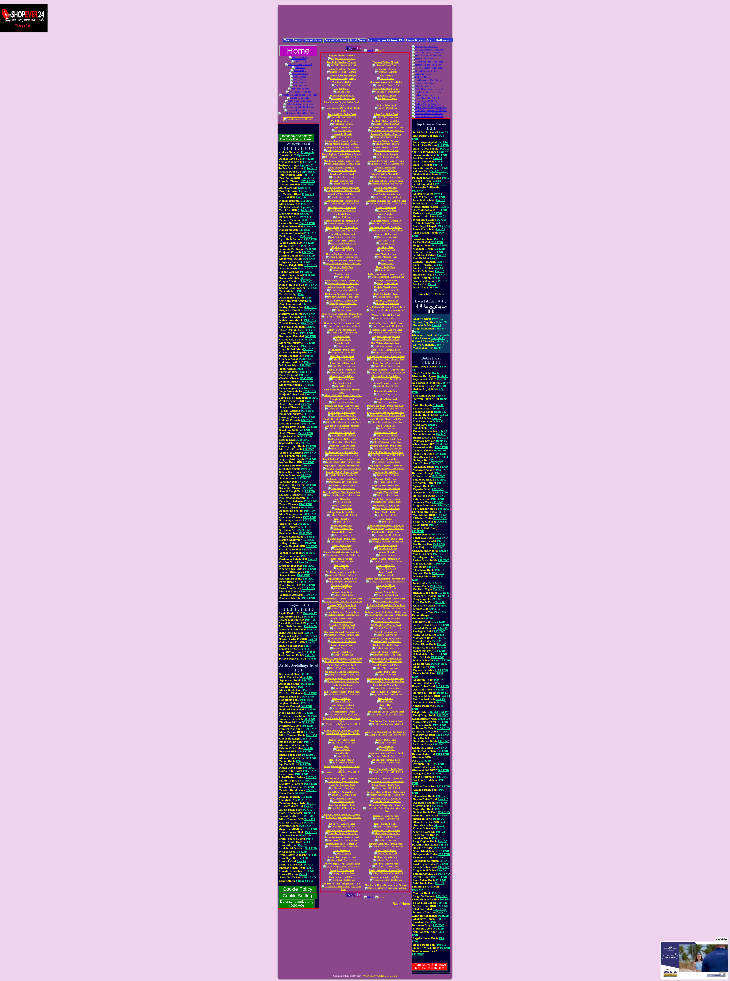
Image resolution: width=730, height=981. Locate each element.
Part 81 (441, 385)
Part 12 (444, 148)
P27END (311, 777)
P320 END (307, 220)
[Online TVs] (298, 61)
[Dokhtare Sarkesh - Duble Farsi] (428, 116)
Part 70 (441, 702)
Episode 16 (307, 178)
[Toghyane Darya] (421, 77)
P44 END (441, 473)
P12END (417, 190)
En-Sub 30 (310, 626)
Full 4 (307, 645)
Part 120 (301, 197)
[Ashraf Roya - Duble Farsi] (425, 101)
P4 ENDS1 (308, 754)
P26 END (310, 709)
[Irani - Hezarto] (298, 79)
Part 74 (443, 414)
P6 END (305, 278)
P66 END (441, 155)
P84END (444, 731)
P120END (418, 954)
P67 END (440, 847)
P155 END (437, 657)
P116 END (309, 770)
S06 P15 (445, 899)
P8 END (309, 310)
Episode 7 (305, 190)
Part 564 (311, 735)
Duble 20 (438, 589)
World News (292, 40)
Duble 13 (438, 421)
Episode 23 (308, 207)
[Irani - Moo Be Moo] (298, 88)
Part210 (311, 629)
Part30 (309, 355)
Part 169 (307, 677)
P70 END (308, 767)
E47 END (308, 158)
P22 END (441, 184)
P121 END (443, 786)
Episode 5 (308, 194)
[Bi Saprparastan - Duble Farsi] (298, 104)
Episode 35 (304, 155)
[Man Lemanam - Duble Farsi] (426, 55)
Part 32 (308, 809)
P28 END (438, 744)
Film (301, 294)
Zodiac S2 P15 (304, 880)
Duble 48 (309, 812)
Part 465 (309, 616)
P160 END (441, 670)
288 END (443, 770)
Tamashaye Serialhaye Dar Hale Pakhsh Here (296, 137)
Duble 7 (439, 344)
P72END (311, 790)
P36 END (432, 566)
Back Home (402, 903)
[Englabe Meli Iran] (298, 57)
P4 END (306, 475)
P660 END (310, 501)
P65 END (307, 203)
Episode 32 (307, 152)
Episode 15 (310, 168)
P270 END (309, 520)
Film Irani (303, 388)
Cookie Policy (297, 889)
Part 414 (442, 456)
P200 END (302, 439)
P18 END (310, 741)
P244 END (439, 857)
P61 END (442, 834)
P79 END (307, 712)
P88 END (309, 719)
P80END (443, 511)
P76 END (437, 922)
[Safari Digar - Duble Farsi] (298, 101)
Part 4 (440, 261)
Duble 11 (437, 373)
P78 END (304, 686)
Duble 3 (433, 424)
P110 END (305, 200)
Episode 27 (310, 613)
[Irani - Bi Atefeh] (298, 85)
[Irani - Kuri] (298, 67)
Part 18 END (442, 660)
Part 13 (437, 158)
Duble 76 (438, 408)
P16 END (309, 342)
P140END (306, 271)
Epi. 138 (308, 174)
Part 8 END (305, 268)
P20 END (307, 252)
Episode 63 (309, 171)
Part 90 (308, 632)
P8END (428, 618)
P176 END (439, 725)
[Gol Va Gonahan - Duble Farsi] (427, 68)
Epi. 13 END (307, 223)
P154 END (441, 492)
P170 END (307, 339)
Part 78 (308, 748)
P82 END (440, 479)
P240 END (441, 447)
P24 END (310, 484)
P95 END (438, 763)
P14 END (311, 848)
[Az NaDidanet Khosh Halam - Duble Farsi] (298, 116)
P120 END (306, 699)
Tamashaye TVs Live (431, 293)
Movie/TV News (335, 40)
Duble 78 (432, 427)
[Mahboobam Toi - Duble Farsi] (427, 64)
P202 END (441, 537)
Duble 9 (439, 347)
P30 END (304, 375)
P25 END (304, 229)
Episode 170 (305, 210)
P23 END (436, 213)
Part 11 (307, 841)
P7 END (303, 481)
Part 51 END (438, 171)
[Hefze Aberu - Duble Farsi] (425, 98)
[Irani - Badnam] (298, 82)
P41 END (311, 284)
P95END (310, 459)
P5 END (307, 471)
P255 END (307, 410)
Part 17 (443, 174)
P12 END (305, 780)
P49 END (306, 706)
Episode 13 (441, 341)
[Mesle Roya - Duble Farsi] (425, 46)
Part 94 (443, 844)
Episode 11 (438, 338)
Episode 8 (304, 187)
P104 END (442, 754)
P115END (418, 531)
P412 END (310, 693)
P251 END (307, 683)
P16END (310, 326)
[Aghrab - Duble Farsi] (298, 98)
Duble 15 (442, 692)
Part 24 (440, 229)
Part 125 (310, 619)
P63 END (309, 732)
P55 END (441, 809)
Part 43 (440, 395)
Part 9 (309, 867)
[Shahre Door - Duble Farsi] (429, 107)
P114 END (441, 466)
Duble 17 (441, 637)
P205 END (442, 557)
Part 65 (305, 648)
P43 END (442, 469)
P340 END (309, 513)
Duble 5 (441, 434)
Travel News (312, 40)
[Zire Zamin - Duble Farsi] (424, 71)
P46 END (311, 307)
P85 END (307, 703)
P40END (310, 572)
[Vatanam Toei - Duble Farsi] (298, 110)
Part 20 (312, 559)
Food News (358, 40)
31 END (440, 274)
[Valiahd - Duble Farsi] (423, 86)
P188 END (301, 774)
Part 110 (443, 799)
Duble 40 (442, 902)
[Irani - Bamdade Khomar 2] (298, 64)
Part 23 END (440, 245)
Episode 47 (306, 213)
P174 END (438, 476)
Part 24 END (436, 582)
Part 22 (436, 418)
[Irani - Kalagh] (298, 70)
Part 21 (437, 287)
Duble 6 (444, 550)
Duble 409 (440, 450)
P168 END (437, 498)
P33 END (310, 757)
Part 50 (312, 639)
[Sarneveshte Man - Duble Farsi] (427, 113)
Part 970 (309, 329)
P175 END (306, 333)
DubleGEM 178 (439, 712)
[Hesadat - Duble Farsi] (423, 83)
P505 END (306, 378)
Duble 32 (443, 595)
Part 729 (309, 819)
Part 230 (305, 216)
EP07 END (307, 184)
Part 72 (308, 806)
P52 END (304, 799)
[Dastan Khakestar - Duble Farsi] (427, 52)
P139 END (442, 686)
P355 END (307, 507)
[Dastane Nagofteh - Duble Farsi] (428, 61)
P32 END (443, 741)
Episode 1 (311, 623)
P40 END (307, 281)
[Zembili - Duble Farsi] (423, 58)
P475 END (309, 517)
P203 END (442, 734)
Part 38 (442, 841)
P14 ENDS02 (302, 478)
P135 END (308, 585)
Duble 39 (441, 322)
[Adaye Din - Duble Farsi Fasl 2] (427, 89)
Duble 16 (305, 738)
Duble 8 (442, 634)
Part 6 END (305, 433)
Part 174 (442, 437)
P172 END (310, 265)
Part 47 (443, 151)
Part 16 (305, 468)
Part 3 (446, 177)
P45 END (438, 689)
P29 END (308, 787)
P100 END (305, 504)
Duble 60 (438, 405)
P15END (310, 543)
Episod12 (444, 335)
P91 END (307, 725)
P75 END (308, 384)
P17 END (441, 203)
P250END (438, 563)
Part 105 (437, 318)
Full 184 (310, 655)
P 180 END (309, 673)
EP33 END (308, 181)
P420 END (304, 530)
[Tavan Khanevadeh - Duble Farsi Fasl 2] (428, 49)
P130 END (305, 533)
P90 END (306, 236)
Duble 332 (440, 411)
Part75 (312, 352)
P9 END (445, 947)
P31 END (437, 460)
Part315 (308, 349)
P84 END (440, 453)
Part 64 (436, 325)
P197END (425, 760)
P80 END (310, 232)
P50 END (310, 362)
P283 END (440, 518)
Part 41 (308, 816)
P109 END (309, 728)
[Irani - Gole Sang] (298, 73)
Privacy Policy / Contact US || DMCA (380, 976)
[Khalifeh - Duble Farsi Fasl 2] (426, 92)
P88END (444, 815)
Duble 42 (434, 608)
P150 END (310, 239)
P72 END (443, 851)
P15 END (307, 549)
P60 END (307, 245)
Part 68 (442, 647)
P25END (310, 249)
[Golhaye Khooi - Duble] (426, 104)
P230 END (305, 358)
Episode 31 (307, 165)
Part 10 (309, 394)
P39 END (438, 489)
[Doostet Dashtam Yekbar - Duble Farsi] (298, 94)
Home (298, 50)
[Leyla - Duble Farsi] (422, 95)
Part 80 (441, 644)
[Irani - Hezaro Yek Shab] (298, 91)
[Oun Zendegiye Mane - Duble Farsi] (429, 110)
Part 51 (441, 379)
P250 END (309, 391)
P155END (307, 346)
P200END (309, 274)
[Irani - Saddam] (298, 76)
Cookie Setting (298, 895)
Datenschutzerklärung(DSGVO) (296, 903)
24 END (441, 495)
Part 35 (310, 642)
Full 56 (311, 652)
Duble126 (444, 718)
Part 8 (310, 838)
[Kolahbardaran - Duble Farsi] (426, 80)
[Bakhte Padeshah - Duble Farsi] (298, 107)
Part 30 (306, 455)
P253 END (310, 783)
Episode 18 (310, 161)
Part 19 (307, 690)
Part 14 (309, 400)
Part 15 (438, 268)
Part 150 (309, 510)
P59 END (437, 805)
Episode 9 (310, 226)
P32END (417, 889)
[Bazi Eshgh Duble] (421, 74)
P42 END (305, 751)
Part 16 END (439, 876)
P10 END (303, 291)
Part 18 (301, 861)
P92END (443, 915)
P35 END (309, 255)
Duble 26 (438, 818)
